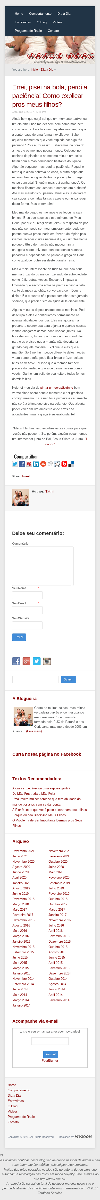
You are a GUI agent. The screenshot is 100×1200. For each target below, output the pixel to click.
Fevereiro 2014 (59, 1000)
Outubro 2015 (58, 947)
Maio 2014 (19, 995)
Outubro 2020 (58, 861)
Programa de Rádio (28, 31)
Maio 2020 (56, 872)
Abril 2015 (56, 963)
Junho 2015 (57, 957)
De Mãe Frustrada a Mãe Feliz (33, 793)
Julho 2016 (56, 925)
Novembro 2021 (60, 851)
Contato (53, 31)
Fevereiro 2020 (59, 877)
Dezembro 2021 (23, 851)
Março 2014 (20, 1000)
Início (34, 69)
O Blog (42, 22)
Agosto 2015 (57, 952)
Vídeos (58, 22)
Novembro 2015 (23, 947)
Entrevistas (23, 22)
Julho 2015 (20, 957)
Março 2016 (20, 936)
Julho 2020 (56, 867)
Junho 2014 (57, 989)
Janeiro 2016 (21, 941)
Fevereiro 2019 (59, 893)
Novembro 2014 (23, 978)
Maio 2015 (19, 963)
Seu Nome (19, 588)
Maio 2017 (19, 909)
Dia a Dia (64, 13)
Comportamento (40, 13)
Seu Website (20, 618)
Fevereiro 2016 (59, 936)
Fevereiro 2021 (59, 856)
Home (19, 13)
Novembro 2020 (23, 861)
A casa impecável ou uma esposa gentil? (41, 788)
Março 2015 (20, 968)
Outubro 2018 (58, 899)
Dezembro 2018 (23, 899)
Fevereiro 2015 (59, 968)
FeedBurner (50, 1060)
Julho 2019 (56, 888)
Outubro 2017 (58, 904)
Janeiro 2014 (21, 1005)
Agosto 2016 (21, 925)
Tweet (26, 476)
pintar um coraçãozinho (56, 387)
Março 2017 (57, 909)
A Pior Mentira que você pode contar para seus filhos (49, 810)
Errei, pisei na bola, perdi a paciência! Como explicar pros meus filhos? (49, 95)
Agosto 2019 (21, 888)
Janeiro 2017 (58, 915)
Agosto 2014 (57, 984)
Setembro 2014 (23, 984)
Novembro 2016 (60, 920)
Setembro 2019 (59, 883)
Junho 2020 (20, 872)
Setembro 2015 (23, 952)
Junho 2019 (20, 893)
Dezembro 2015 (60, 941)
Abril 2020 (19, 877)
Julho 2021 (20, 856)
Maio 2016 (19, 931)
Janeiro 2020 (21, 883)
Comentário (20, 543)
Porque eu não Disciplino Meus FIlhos (39, 815)
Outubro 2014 (58, 978)
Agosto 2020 (21, 867)
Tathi (49, 491)
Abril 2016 (56, 931)
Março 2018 (20, 904)
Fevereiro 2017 (22, 915)
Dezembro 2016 (23, 920)
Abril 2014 (56, 995)
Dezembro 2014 (60, 973)
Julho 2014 (20, 989)
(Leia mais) (34, 731)
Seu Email (19, 603)
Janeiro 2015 (21, 973)
